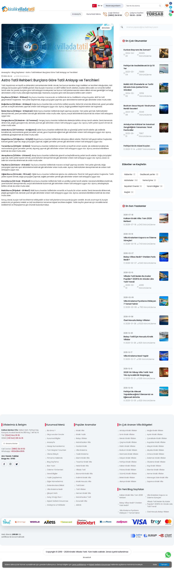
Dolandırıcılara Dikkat (55, 485)
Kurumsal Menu (94, 14)
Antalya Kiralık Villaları (128, 430)
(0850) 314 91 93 (115, 15)
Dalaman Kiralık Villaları (156, 458)
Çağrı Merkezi (113, 13)
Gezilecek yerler (149, 174)
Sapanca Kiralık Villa (155, 481)
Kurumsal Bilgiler (53, 438)
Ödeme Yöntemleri (55, 469)
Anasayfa (76, 14)
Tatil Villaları (81, 489)
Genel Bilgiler (52, 473)
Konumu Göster (11, 443)
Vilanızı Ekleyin (52, 454)
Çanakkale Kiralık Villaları (157, 438)
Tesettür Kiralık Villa (84, 462)
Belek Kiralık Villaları (127, 477)
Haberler (129, 174)
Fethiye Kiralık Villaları (128, 462)
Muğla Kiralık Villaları (155, 430)
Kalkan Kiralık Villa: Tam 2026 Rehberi (131, 496)
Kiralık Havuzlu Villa (83, 481)
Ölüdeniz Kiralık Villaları (156, 462)
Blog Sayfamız (53, 462)
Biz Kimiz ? (51, 430)
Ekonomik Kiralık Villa (84, 473)
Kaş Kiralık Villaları (154, 466)
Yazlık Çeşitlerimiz (54, 477)
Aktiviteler (106, 28)
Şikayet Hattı (52, 493)
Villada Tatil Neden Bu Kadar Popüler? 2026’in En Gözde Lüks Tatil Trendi (160, 504)
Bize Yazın (51, 466)
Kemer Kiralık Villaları (155, 473)
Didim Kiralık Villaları (127, 446)
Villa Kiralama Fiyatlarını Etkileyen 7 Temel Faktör (130, 511)
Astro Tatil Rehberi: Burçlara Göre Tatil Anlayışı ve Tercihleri (51, 72)
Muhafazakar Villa (83, 442)
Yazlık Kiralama (82, 454)
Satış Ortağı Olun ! (54, 497)
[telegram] (170, 11)
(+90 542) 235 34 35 (15, 438)
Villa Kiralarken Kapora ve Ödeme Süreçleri (157, 496)
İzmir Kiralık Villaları (127, 434)
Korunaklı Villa (81, 501)
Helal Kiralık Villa (82, 466)
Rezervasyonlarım (113, 6)
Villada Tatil (80, 469)
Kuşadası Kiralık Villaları (156, 442)
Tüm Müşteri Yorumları (56, 450)
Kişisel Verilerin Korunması (57, 501)
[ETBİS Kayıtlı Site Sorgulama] (165, 536)
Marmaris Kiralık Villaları (129, 454)
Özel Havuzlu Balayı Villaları (158, 512)
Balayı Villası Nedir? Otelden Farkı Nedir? (131, 504)
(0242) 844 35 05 (12, 435)
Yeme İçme (149, 180)
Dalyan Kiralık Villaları (128, 458)
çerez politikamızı (79, 564)
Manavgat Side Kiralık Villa (157, 477)
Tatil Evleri (80, 485)
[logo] (18, 9)
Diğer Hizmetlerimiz (55, 481)
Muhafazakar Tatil (83, 497)
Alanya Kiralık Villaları (128, 481)
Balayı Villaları (81, 438)
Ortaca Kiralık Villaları (155, 454)
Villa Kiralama (81, 450)
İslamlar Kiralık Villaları (156, 469)
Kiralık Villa (80, 430)
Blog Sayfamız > (18, 72)
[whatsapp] (170, 14)
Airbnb (78, 505)
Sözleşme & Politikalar (56, 505)
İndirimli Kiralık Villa (83, 477)
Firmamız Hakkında (54, 458)
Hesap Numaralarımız (56, 446)
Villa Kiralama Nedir (55, 489)
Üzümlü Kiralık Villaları (128, 473)
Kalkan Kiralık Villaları (128, 466)
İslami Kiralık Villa (82, 458)
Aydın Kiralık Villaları (155, 434)
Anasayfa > (6, 72)
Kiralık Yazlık (81, 434)
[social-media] (4, 464)
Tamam (164, 564)
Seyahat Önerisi (133, 186)
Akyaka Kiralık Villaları (155, 450)
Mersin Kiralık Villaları (128, 438)
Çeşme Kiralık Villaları (128, 442)
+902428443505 (17, 451)
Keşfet (128, 192)
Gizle (155, 564)
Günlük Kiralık (81, 446)
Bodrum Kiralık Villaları (128, 450)
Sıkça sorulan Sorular (55, 434)
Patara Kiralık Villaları (128, 469)
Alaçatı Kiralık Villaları (155, 446)
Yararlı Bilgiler (154, 186)
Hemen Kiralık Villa (83, 493)
